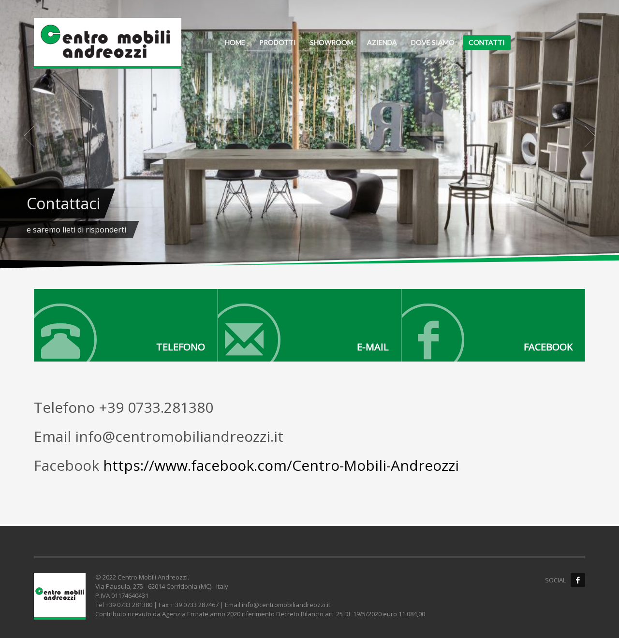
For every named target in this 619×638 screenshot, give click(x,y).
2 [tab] (313, 229)
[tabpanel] (309, 136)
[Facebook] (493, 325)
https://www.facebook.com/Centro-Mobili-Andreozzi (281, 465)
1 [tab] (306, 229)
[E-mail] (309, 325)
